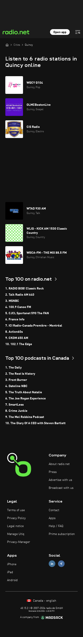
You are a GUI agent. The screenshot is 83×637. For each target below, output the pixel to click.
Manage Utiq (15, 534)
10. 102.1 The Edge (18, 344)
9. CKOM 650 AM (16, 338)
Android (12, 580)
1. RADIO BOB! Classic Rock (24, 288)
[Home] (7, 45)
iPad (10, 572)
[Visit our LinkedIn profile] (52, 563)
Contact (54, 510)
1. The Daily (13, 367)
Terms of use (16, 510)
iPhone (11, 564)
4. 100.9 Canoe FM (18, 307)
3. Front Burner (16, 380)
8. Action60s (14, 331)
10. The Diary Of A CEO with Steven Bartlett (35, 423)
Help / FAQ (56, 526)
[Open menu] (77, 32)
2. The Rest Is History (20, 373)
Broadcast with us (61, 488)
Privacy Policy (16, 518)
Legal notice (15, 526)
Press (53, 472)
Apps (52, 518)
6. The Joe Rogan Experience (25, 398)
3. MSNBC (12, 300)
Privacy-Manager (18, 542)
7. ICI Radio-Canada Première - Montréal (33, 325)
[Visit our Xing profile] (61, 563)
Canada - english (44, 600)
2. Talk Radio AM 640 (19, 294)
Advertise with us (60, 480)
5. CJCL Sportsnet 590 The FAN (27, 313)
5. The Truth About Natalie (23, 392)
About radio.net (59, 464)
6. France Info (15, 319)
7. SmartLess (14, 404)
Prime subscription (62, 534)
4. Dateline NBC (16, 386)
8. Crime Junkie (16, 410)
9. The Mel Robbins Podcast (24, 417)
